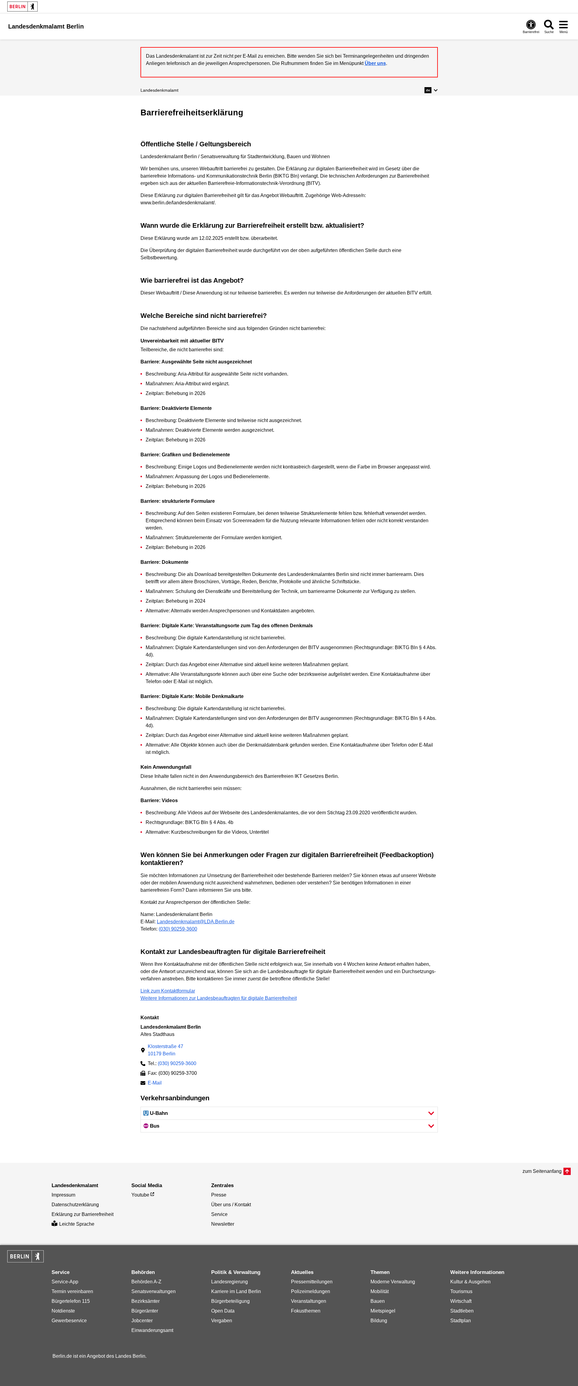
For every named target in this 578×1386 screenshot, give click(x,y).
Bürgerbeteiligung (230, 1301)
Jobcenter (142, 1320)
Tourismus (461, 1291)
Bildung (378, 1320)
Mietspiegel (382, 1310)
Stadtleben (462, 1310)
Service (219, 1214)
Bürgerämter (144, 1310)
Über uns (375, 63)
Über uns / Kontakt (231, 1204)
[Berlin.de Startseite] (22, 7)
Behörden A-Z (146, 1281)
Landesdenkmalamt (159, 90)
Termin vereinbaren (72, 1291)
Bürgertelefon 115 (71, 1301)
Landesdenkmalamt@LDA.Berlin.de (196, 921)
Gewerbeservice (69, 1320)
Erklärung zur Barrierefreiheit (82, 1214)
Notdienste (63, 1310)
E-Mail (155, 1083)
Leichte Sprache (76, 1224)
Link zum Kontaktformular (167, 990)
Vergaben (221, 1320)
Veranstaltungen (308, 1301)
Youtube (140, 1194)
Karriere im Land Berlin (236, 1291)
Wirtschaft (461, 1301)
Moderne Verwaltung (392, 1281)
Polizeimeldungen (310, 1291)
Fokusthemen (305, 1310)
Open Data (223, 1310)
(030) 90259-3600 (178, 928)
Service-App (65, 1281)
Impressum (63, 1194)
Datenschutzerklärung (75, 1204)
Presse (218, 1194)
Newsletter (222, 1224)
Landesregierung (229, 1281)
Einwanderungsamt (152, 1330)
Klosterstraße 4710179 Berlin (165, 1050)
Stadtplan (460, 1320)
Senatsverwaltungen (153, 1291)
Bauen (377, 1301)
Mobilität (379, 1291)
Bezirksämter (145, 1301)
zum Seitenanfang (542, 1171)
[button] (431, 90)
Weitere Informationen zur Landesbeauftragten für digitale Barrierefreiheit (218, 998)
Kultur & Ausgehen (470, 1281)
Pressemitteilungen (312, 1281)
